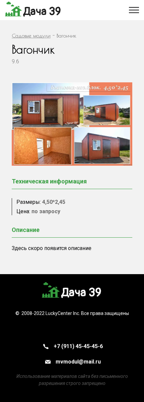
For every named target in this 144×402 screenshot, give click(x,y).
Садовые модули (31, 35)
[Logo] (72, 291)
